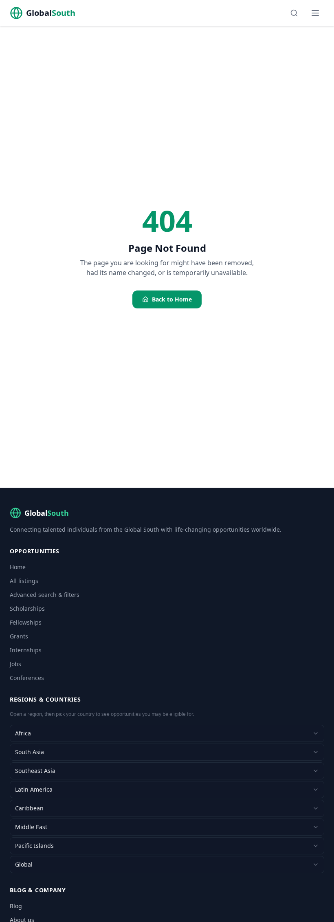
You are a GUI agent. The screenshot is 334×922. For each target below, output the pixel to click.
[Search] (294, 13)
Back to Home (172, 299)
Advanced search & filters (44, 595)
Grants (19, 636)
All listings (24, 581)
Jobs (15, 664)
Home (18, 567)
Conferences (27, 678)
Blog (16, 906)
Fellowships (26, 622)
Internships (26, 650)
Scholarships (27, 608)
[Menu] (315, 13)
